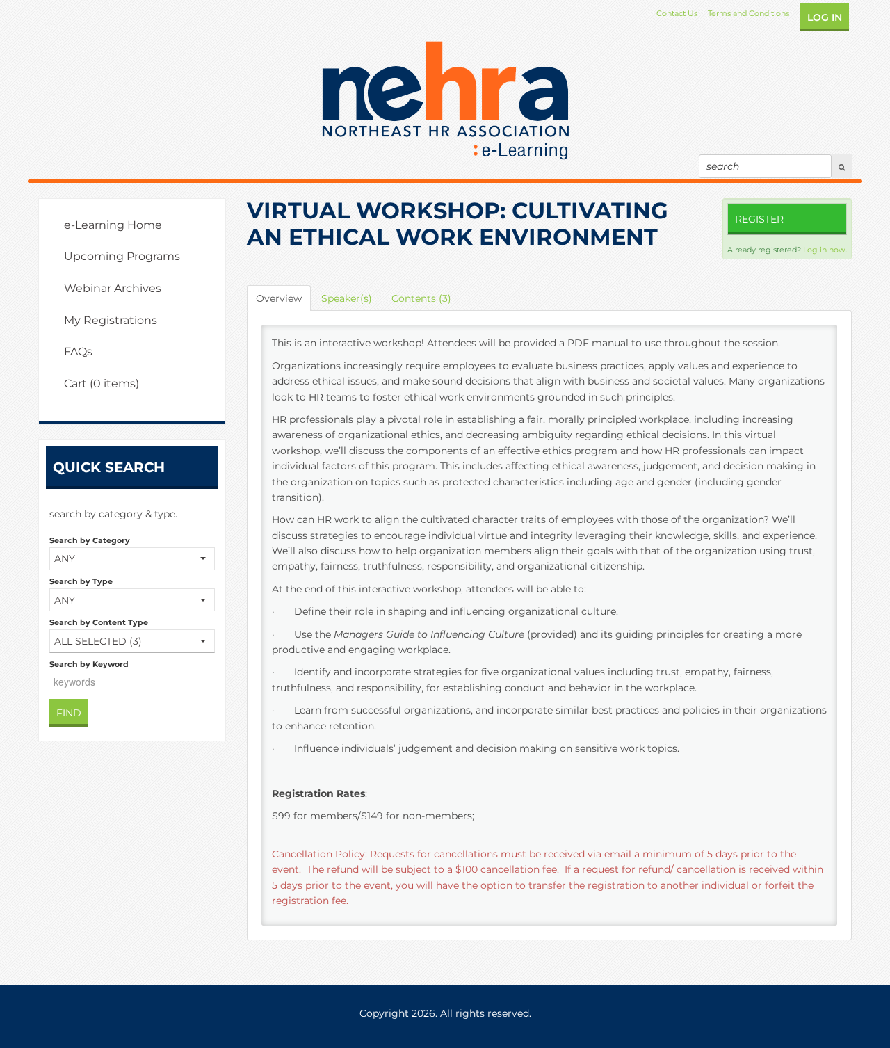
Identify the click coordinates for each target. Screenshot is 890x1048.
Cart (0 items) (101, 383)
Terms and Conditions (748, 13)
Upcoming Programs (122, 256)
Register (759, 219)
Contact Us (676, 13)
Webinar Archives (112, 288)
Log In (824, 17)
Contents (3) (421, 298)
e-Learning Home (113, 225)
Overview (279, 298)
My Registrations (110, 320)
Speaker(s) (346, 298)
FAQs (78, 351)
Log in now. (825, 250)
